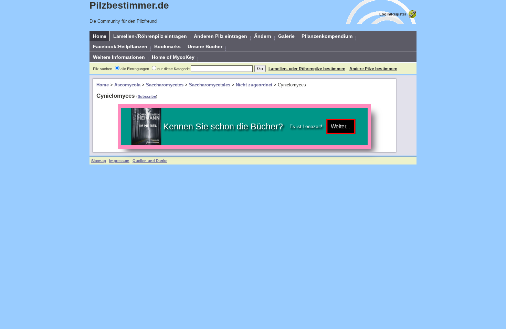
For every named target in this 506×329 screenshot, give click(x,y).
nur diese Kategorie (173, 69)
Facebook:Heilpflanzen (120, 46)
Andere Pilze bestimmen (373, 68)
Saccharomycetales (209, 84)
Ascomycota (127, 84)
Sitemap (98, 161)
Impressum (119, 161)
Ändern (262, 36)
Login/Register (392, 14)
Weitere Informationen (119, 57)
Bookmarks (167, 46)
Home (99, 36)
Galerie (286, 36)
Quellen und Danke (150, 161)
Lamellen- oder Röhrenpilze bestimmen (306, 68)
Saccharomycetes (164, 84)
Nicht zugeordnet (254, 84)
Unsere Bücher (205, 46)
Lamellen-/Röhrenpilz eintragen (150, 36)
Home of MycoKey (173, 57)
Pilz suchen (102, 69)
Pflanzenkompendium (327, 36)
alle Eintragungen (134, 69)
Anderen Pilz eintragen (220, 36)
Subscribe (147, 96)
